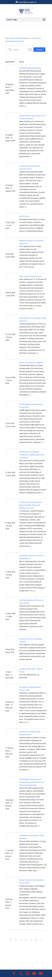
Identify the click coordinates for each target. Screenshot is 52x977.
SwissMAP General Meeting (30, 68)
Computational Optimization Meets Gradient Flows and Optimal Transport (30, 505)
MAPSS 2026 (24, 216)
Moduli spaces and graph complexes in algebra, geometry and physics (31, 455)
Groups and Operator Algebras (31, 362)
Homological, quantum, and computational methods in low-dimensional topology (31, 782)
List (30, 49)
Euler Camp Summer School (30, 276)
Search (39, 50)
